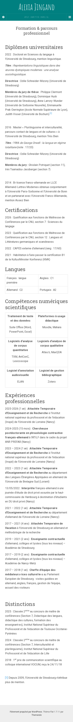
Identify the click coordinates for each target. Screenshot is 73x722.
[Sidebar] (3, 17)
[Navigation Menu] (69, 17)
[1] (6, 677)
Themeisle (37, 715)
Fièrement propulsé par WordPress (26, 712)
